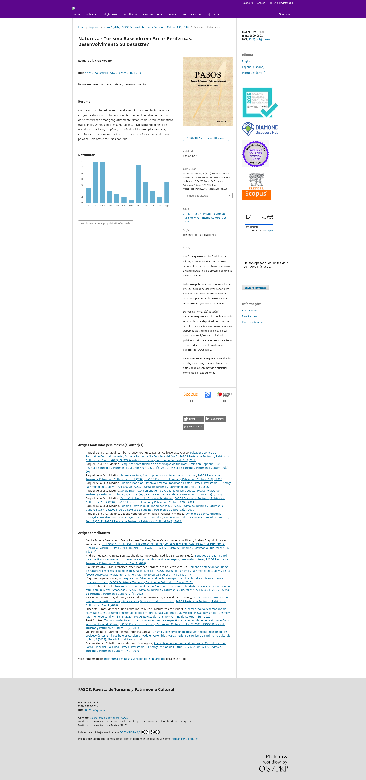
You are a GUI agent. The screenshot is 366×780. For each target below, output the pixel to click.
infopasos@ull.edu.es (184, 739)
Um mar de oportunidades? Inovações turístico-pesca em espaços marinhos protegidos (153, 515)
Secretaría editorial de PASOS (109, 717)
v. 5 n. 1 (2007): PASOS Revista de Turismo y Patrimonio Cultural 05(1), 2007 (146, 27)
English (247, 61)
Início (81, 27)
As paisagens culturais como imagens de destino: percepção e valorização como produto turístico (157, 599)
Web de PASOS (191, 14)
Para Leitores (249, 310)
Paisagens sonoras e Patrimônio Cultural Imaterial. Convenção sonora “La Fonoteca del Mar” (151, 454)
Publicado (130, 14)
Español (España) (253, 67)
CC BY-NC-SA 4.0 (130, 732)
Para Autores (151, 14)
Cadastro (248, 3)
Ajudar (212, 14)
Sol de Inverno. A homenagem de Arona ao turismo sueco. (158, 490)
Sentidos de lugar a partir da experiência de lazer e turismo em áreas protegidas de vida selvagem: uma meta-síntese (157, 557)
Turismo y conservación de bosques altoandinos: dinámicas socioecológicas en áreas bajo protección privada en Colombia (157, 633)
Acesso (261, 3)
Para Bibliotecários (252, 322)
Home (76, 14)
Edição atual (110, 14)
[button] (193, 419)
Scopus (269, 230)
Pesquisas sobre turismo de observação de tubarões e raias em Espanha (167, 464)
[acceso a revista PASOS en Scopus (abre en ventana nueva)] (256, 199)
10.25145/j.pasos (259, 39)
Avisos (172, 14)
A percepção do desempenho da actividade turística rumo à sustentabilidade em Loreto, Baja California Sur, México (156, 610)
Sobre (90, 14)
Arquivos (94, 27)
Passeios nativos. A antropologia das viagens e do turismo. (158, 475)
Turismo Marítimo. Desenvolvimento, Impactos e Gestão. (156, 483)
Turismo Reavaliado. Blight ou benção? (145, 506)
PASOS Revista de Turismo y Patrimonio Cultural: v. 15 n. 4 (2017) (151, 582)
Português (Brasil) (253, 72)
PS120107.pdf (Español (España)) (207, 138)
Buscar (286, 14)
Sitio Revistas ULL (283, 3)
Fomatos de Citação (197, 195)
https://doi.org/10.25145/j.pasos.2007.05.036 (113, 73)
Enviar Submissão (255, 287)
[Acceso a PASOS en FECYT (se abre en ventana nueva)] (260, 117)
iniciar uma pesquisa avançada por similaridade (134, 659)
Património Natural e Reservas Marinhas (146, 498)
